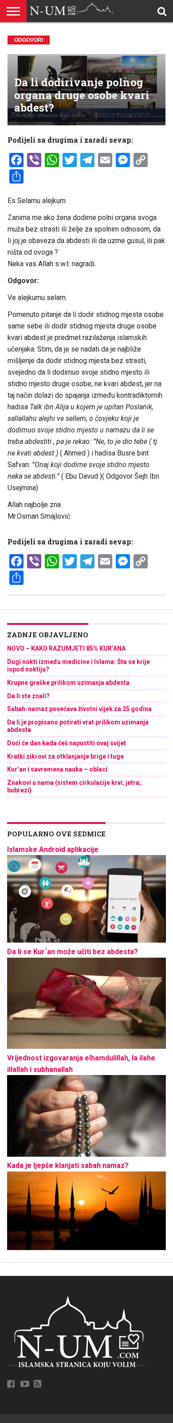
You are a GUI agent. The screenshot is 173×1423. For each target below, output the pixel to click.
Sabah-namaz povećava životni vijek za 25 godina (79, 708)
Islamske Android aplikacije (52, 849)
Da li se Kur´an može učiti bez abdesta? (72, 951)
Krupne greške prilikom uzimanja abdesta (68, 682)
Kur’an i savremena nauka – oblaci (57, 769)
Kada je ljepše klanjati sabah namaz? (68, 1165)
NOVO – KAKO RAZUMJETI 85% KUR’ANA (66, 648)
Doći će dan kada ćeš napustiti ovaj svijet (66, 743)
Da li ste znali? (28, 696)
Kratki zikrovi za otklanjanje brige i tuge (65, 756)
